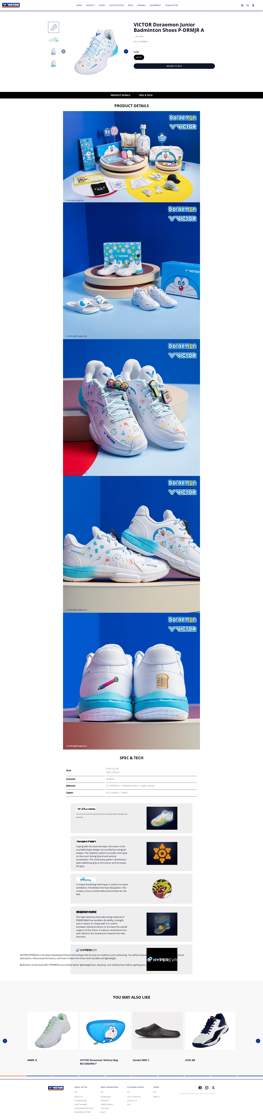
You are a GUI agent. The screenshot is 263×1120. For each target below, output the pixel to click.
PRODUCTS (105, 1100)
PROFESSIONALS (107, 1104)
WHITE (139, 57)
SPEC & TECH (145, 95)
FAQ (128, 1104)
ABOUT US (78, 1097)
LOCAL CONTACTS (134, 1097)
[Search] (247, 5)
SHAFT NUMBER (80, 1104)
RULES (103, 1112)
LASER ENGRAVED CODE (83, 1108)
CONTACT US (132, 1100)
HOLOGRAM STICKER (82, 1112)
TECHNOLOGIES (80, 1100)
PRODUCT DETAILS (120, 95)
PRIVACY (156, 1097)
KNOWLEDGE (106, 1097)
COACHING (105, 1108)
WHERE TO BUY (174, 66)
